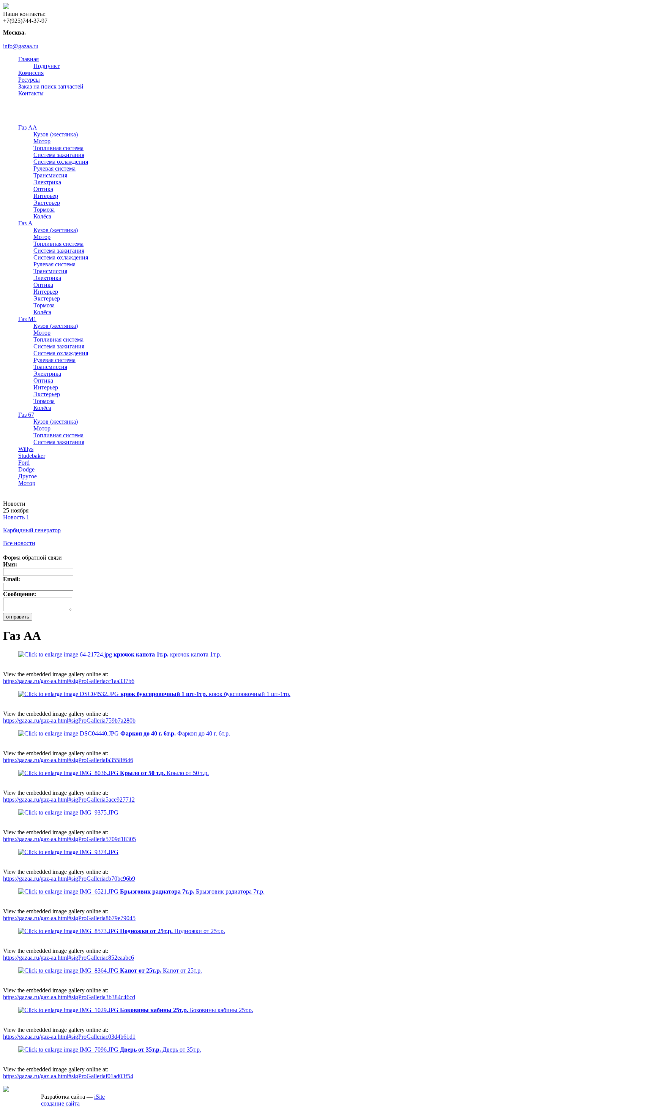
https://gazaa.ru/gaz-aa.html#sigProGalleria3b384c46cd (69, 997)
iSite (99, 1096)
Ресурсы (29, 79)
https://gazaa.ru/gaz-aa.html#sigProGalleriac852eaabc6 (68, 957)
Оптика (43, 189)
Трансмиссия (50, 175)
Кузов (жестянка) (55, 134)
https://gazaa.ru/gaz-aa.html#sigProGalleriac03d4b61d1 (69, 1036)
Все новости (19, 543)
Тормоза (44, 209)
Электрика (47, 182)
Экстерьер (46, 202)
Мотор (41, 141)
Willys (25, 449)
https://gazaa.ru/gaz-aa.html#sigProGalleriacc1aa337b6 (68, 681)
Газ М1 (27, 319)
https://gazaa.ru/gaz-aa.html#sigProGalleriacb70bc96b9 (69, 878)
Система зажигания (58, 155)
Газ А (25, 223)
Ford (24, 462)
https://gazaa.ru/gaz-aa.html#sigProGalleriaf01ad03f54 (68, 1076)
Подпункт (46, 66)
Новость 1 (16, 517)
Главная (28, 59)
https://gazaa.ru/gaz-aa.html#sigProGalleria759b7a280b (69, 720)
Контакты (31, 93)
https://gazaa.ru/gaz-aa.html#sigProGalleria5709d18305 (69, 839)
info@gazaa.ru (20, 46)
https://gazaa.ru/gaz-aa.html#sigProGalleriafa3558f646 (68, 760)
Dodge (26, 469)
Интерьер (45, 196)
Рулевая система (54, 168)
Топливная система (58, 148)
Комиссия (31, 73)
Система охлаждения (60, 161)
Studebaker (31, 455)
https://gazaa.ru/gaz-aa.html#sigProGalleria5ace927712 (69, 799)
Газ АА (27, 127)
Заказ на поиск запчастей (51, 86)
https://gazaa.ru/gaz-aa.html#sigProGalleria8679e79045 (69, 918)
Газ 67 (26, 414)
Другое (27, 476)
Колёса (42, 216)
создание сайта (60, 1103)
